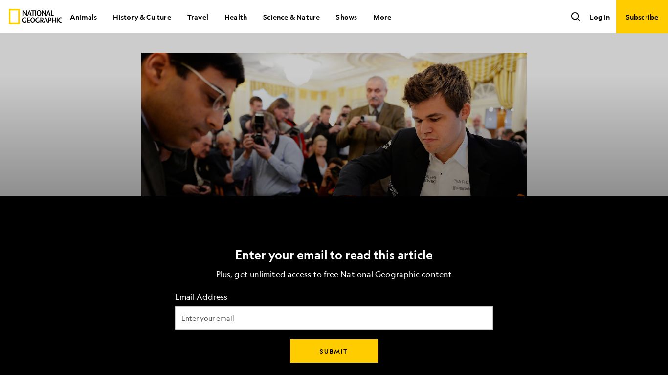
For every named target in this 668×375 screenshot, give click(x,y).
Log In (600, 16)
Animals (83, 16)
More (382, 16)
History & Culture (142, 16)
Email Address (201, 297)
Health (235, 16)
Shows (346, 16)
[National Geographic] (35, 16)
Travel (197, 16)
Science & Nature (291, 16)
